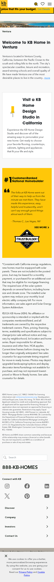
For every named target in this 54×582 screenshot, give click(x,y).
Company (10, 517)
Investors (10, 527)
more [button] (47, 78)
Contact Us (11, 536)
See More (40, 227)
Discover (10, 508)
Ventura (6, 31)
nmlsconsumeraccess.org (26, 397)
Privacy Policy (26, 572)
